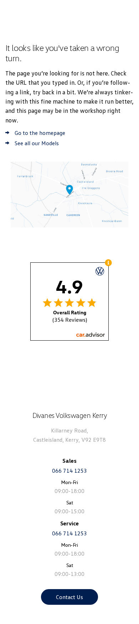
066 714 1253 (69, 470)
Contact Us (69, 597)
